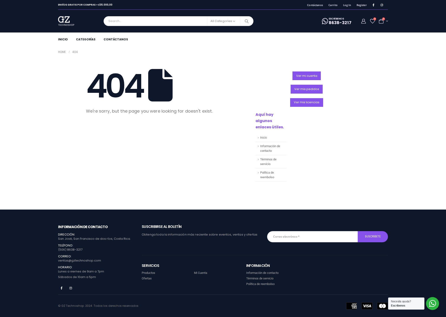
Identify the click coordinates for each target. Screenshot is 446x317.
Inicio (63, 39)
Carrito (333, 5)
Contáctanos (315, 5)
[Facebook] (373, 4)
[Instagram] (381, 4)
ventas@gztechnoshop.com (79, 260)
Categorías (85, 39)
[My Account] (363, 21)
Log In (347, 5)
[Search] (246, 21)
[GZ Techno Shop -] (71, 21)
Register (362, 5)
